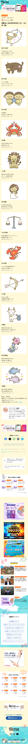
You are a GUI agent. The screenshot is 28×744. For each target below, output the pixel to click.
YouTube (20, 402)
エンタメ (5, 449)
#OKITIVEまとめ (9, 627)
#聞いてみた (18, 637)
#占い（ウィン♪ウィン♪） (18, 444)
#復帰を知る (9, 634)
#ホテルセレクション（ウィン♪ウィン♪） (14, 641)
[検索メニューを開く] (21, 2)
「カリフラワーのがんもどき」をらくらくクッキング (12, 467)
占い (9, 451)
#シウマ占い (21, 624)
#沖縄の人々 (10, 637)
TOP (2, 449)
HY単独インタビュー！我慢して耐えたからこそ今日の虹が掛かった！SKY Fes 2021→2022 (15, 460)
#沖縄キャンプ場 (9, 631)
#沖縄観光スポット (14, 621)
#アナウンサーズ (19, 631)
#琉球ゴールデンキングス (10, 624)
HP (13, 400)
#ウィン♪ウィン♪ (8, 444)
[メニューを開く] (25, 2)
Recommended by (20, 492)
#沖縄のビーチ (19, 627)
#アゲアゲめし (18, 634)
